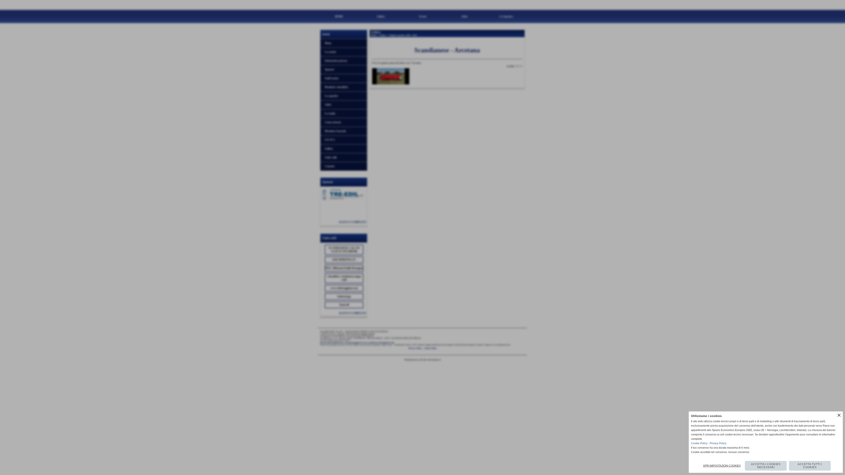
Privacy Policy (718, 443)
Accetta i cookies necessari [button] (766, 466)
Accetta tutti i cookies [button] (810, 466)
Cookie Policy (699, 443)
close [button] (839, 415)
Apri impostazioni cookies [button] (722, 465)
